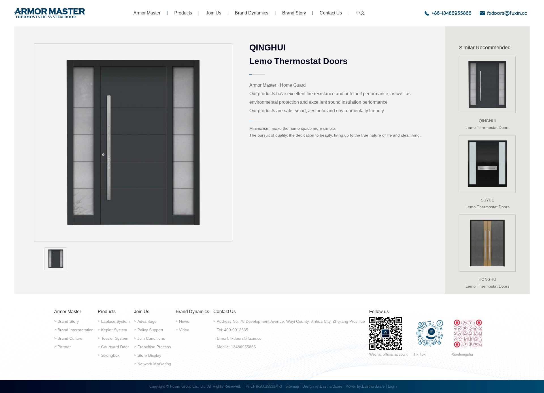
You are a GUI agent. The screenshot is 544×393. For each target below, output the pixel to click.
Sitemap (292, 386)
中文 (360, 12)
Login (392, 386)
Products (183, 12)
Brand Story (294, 12)
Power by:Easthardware (365, 386)
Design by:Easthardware (322, 386)
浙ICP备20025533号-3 (264, 386)
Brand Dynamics (251, 12)
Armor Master (146, 12)
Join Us (213, 12)
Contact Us (331, 12)
